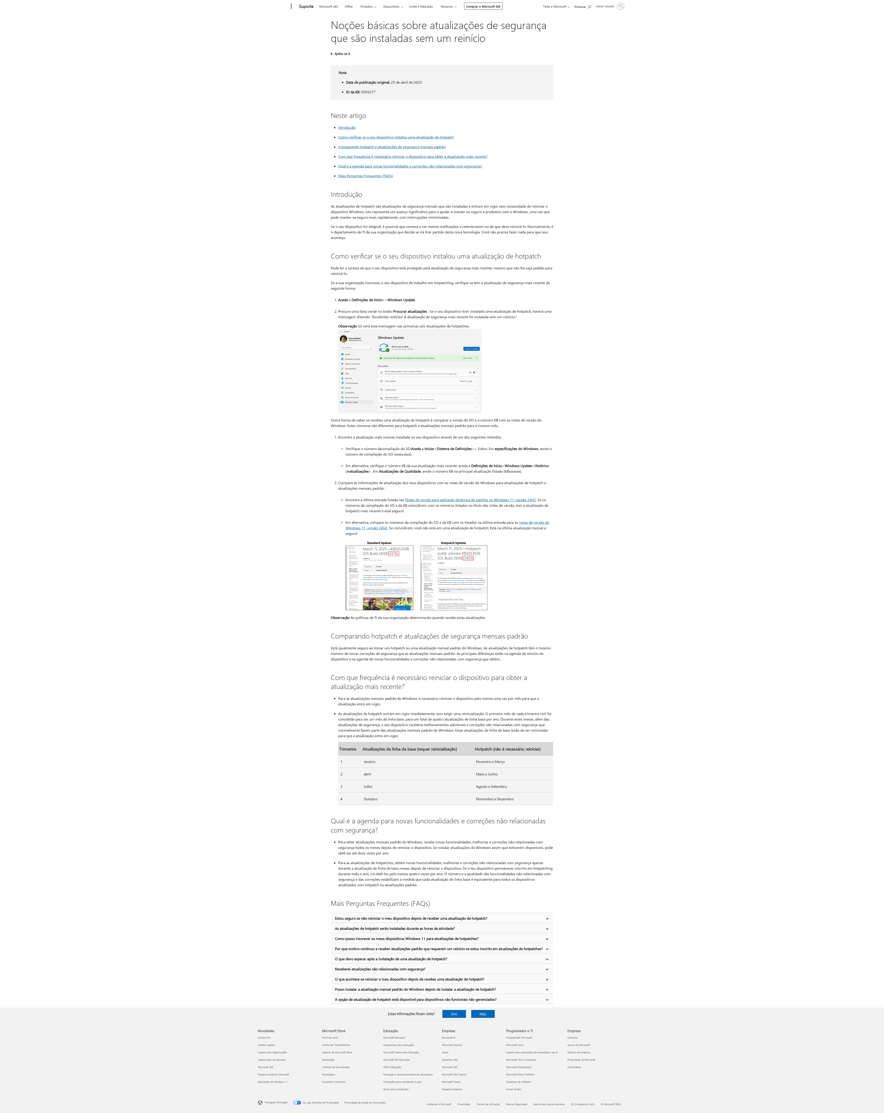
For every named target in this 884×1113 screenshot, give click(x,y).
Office (349, 6)
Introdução (346, 127)
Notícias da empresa (578, 1052)
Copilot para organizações (272, 1052)
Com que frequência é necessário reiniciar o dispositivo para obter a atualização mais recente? (413, 156)
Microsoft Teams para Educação (401, 1052)
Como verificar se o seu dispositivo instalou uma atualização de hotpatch (396, 137)
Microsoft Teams (451, 1082)
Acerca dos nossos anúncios (549, 1104)
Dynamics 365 (450, 1059)
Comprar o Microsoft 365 (483, 6)
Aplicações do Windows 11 (273, 1082)
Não (483, 1013)
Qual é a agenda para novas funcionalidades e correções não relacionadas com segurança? (410, 166)
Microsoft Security (452, 1045)
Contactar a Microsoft (439, 1104)
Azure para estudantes (396, 1089)
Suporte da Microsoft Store (337, 1052)
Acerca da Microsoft (578, 1045)
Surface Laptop (266, 1045)
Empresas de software (518, 1082)
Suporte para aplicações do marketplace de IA (532, 1052)
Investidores (574, 1067)
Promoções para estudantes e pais (402, 1082)
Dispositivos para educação (398, 1045)
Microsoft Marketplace (519, 1067)
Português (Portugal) (276, 1102)
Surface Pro (264, 1037)
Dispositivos (391, 6)
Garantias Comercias (334, 1082)
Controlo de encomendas (336, 1067)
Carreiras (572, 1037)
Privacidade (463, 1104)
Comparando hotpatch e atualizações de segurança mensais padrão (391, 146)
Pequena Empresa (452, 1089)
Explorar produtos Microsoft (273, 1074)
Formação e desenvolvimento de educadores (408, 1074)
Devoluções (328, 1059)
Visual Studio (513, 1089)
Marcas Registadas (516, 1104)
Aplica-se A (342, 53)
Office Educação (392, 1067)
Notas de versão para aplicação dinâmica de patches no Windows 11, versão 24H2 (470, 499)
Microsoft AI (449, 1037)
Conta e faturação (421, 6)
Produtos (367, 6)
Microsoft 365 (328, 6)
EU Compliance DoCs (583, 1104)
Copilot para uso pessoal (271, 1059)
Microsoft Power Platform (520, 1074)
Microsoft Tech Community (521, 1059)
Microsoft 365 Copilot (454, 1074)
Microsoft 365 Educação (396, 1059)
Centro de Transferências (336, 1045)
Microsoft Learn (515, 1045)
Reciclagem (328, 1074)
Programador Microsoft (519, 1037)
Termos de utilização (488, 1104)
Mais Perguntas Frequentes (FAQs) (365, 175)
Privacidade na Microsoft (581, 1059)
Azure (445, 1052)
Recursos (447, 6)
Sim (454, 1013)
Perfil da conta (330, 1037)
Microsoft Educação (394, 1037)
